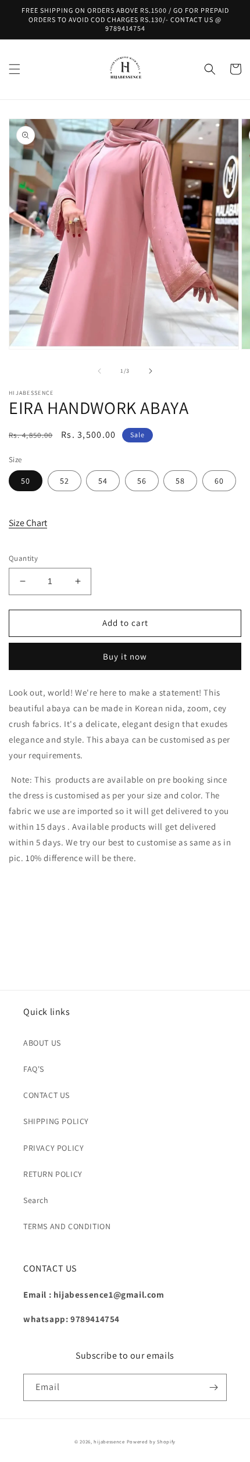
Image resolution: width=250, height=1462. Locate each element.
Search (36, 1200)
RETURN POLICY (53, 1174)
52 (64, 481)
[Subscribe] (213, 1387)
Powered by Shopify (151, 1441)
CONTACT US (46, 1095)
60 (219, 481)
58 (180, 481)
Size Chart (28, 523)
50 (25, 481)
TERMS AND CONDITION (66, 1226)
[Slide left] (99, 371)
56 (142, 481)
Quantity (23, 558)
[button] (14, 69)
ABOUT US (42, 1043)
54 (103, 481)
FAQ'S (33, 1069)
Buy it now (125, 656)
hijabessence (109, 1441)
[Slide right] (150, 371)
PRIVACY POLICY (53, 1148)
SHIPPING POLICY (56, 1121)
